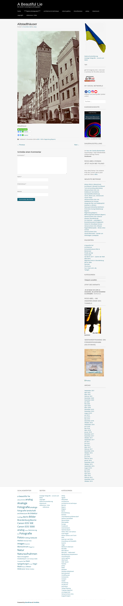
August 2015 (88, 468)
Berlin (26, 517)
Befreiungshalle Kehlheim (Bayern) (94, 214)
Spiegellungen (23, 563)
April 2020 (87, 405)
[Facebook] (86, 91)
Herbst (20, 540)
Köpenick (27, 544)
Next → (76, 145)
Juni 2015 (87, 470)
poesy (87, 11)
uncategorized (66, 592)
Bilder (32, 516)
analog (29, 499)
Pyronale (87, 264)
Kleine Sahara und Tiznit (69, 535)
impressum (95, 11)
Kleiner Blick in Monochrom (92, 184)
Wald (19, 566)
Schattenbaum (21, 559)
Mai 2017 (87, 445)
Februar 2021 (88, 396)
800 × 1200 (40, 139)
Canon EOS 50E (25, 523)
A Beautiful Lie (29, 4)
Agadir (63, 498)
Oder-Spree (65, 562)
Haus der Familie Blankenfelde (95, 150)
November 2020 (89, 400)
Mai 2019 (87, 419)
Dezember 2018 (89, 421)
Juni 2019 (87, 417)
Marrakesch (65, 550)
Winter (28, 569)
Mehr (96, 174)
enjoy (35, 27)
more (26, 131)
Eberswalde (65, 522)
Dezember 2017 (89, 434)
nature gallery (66, 11)
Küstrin (64, 543)
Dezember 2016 (89, 451)
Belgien (64, 509)
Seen (28, 561)
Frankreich (65, 526)
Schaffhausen (66, 575)
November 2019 (89, 411)
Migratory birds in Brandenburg (94, 260)
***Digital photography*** (32, 11)
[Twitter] (89, 91)
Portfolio (36, 602)
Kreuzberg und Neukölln (69, 541)
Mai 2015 (87, 472)
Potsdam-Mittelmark (68, 571)
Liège (63, 545)
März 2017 (87, 447)
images (20, 543)
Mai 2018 (87, 428)
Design (26, 530)
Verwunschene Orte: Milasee (93, 226)
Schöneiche (65, 577)
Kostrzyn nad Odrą (67, 539)
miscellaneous (78, 11)
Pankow (64, 564)
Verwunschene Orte (67, 594)
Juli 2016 (87, 455)
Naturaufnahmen (27, 553)
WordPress (28, 602)
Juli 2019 (87, 415)
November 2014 (89, 479)
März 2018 (87, 430)
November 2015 (89, 462)
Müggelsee (31, 547)
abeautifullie (21, 500)
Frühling (27, 538)
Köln (63, 537)
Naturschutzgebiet (23, 557)
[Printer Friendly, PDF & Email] (22, 129)
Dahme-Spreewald (67, 518)
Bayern (64, 507)
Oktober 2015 (88, 464)
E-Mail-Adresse (21, 184)
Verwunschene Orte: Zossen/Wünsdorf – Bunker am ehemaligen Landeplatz (93, 233)
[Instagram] (92, 91)
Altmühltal (65, 499)
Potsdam (64, 569)
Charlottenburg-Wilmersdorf (70, 516)
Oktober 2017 (88, 438)
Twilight (86, 270)
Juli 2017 (87, 441)
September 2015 (89, 466)
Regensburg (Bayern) (49, 139)
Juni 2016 (87, 456)
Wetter (28, 567)
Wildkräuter (21, 569)
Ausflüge (20, 517)
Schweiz (64, 579)
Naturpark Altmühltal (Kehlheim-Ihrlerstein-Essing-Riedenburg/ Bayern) (94, 209)
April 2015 (87, 473)
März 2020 (87, 407)
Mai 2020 (87, 404)
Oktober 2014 (88, 481)
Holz (30, 541)
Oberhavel (65, 560)
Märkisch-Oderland (67, 547)
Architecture (88, 247)
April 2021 (87, 392)
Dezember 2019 (89, 409)
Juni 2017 (87, 443)
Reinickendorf (66, 573)
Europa (64, 524)
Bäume (33, 520)
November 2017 (89, 436)
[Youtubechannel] (95, 91)
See (24, 561)
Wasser (24, 567)
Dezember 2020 (89, 398)
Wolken (32, 569)
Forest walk (87, 255)
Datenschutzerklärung (91, 56)
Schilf (28, 558)
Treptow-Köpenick (67, 590)
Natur (20, 550)
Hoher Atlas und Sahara (69, 532)
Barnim (64, 505)
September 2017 (89, 439)
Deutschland (65, 520)
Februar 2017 (88, 449)
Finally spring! (88, 253)
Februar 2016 (88, 458)
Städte (63, 581)
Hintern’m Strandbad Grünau (93, 224)
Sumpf (30, 564)
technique (65, 586)
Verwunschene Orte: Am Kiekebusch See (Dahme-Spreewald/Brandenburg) (92, 192)
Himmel (25, 541)
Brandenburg (23, 520)
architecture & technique (51, 11)
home (19, 11)
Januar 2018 (88, 432)
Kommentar (21, 155)
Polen (63, 567)
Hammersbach (66, 530)
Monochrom (22, 546)
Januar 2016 (88, 460)
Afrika (63, 496)
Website (19, 191)
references (46, 507)
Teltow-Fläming (66, 588)
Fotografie (25, 533)
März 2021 (87, 394)
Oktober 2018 (88, 422)
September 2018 (89, 424)
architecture (22, 513)
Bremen (64, 515)
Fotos (20, 537)
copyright (20, 15)
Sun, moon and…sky (90, 268)
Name (19, 176)
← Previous (21, 145)
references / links (31, 15)
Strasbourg (65, 583)
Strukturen (65, 584)
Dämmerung (32, 530)
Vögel (35, 564)
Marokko (64, 549)
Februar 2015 (88, 477)
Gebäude (33, 538)
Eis (18, 534)
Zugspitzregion (66, 596)
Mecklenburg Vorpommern (70, 554)
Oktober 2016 (88, 453)
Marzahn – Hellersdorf (68, 552)
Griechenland (66, 528)
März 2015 (87, 475)
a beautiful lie (23, 496)
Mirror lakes (88, 262)
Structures (87, 266)
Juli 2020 (87, 402)
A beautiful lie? (88, 245)
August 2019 (88, 413)
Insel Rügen (65, 533)
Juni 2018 (87, 426)
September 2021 (89, 390)
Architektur (32, 513)
